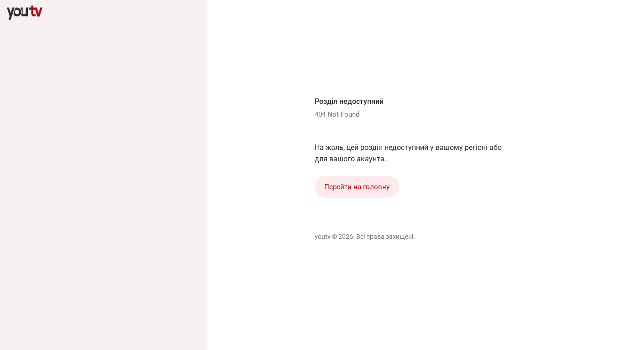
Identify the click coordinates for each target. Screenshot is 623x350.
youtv (323, 236)
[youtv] (24, 12)
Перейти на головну (356, 187)
